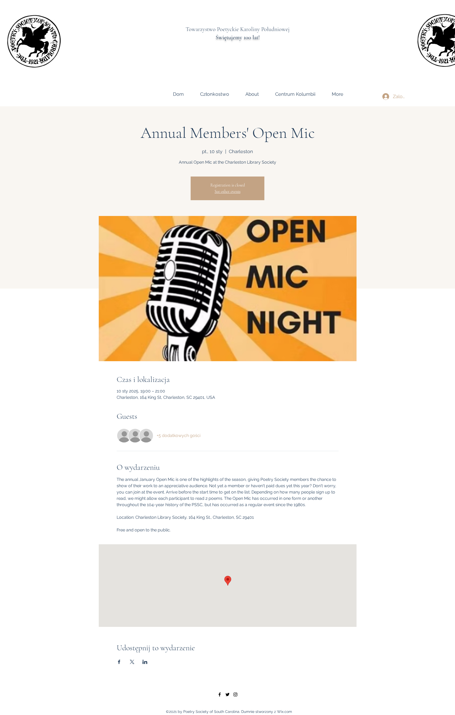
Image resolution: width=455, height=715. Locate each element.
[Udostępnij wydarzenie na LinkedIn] (144, 662)
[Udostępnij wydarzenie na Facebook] (119, 662)
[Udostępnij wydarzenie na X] (132, 662)
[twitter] (227, 694)
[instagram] (235, 694)
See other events (227, 191)
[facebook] (219, 694)
